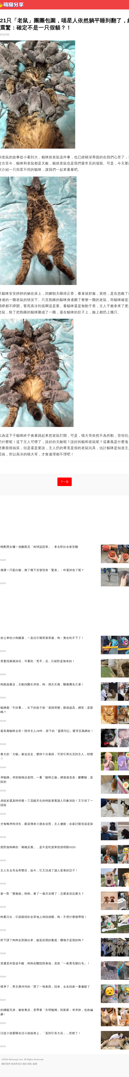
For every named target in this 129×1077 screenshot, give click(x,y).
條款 (25, 1064)
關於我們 (6, 1064)
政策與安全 (16, 1064)
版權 (35, 1064)
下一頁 (65, 481)
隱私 (30, 1064)
